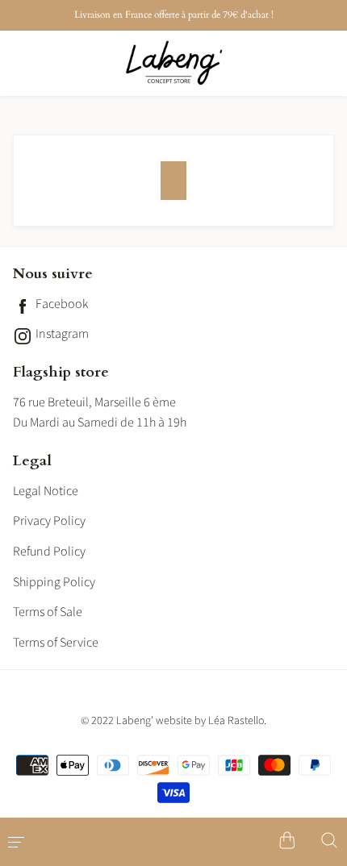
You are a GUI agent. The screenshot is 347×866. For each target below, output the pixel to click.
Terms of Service (55, 643)
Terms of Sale (47, 612)
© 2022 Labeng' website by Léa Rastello (172, 721)
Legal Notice (45, 491)
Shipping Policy (54, 582)
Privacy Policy (49, 521)
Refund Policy (49, 551)
